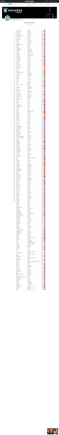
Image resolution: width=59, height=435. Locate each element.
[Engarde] (1, 1)
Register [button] (51, 1)
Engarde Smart (29, 5)
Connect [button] (47, 1)
